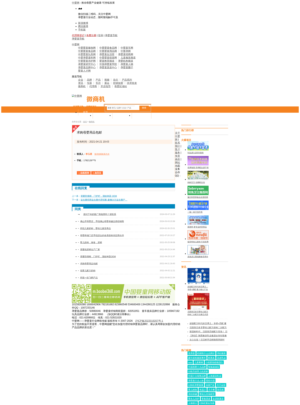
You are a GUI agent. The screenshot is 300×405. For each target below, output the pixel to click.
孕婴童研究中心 (87, 64)
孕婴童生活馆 (106, 54)
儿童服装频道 (128, 57)
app (190, 362)
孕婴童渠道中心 (108, 67)
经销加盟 (118, 83)
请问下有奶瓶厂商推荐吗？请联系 (99, 214)
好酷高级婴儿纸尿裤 (198, 371)
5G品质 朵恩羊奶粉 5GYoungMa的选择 (196, 153)
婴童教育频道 (106, 61)
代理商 (93, 86)
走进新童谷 (218, 398)
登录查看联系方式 (101, 154)
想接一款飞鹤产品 (89, 277)
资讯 (80, 83)
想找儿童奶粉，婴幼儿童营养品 (95, 228)
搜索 (144, 107)
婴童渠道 (206, 398)
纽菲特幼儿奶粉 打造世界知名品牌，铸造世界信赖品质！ (198, 242)
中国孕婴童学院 (108, 64)
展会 (106, 83)
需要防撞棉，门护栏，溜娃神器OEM (98, 256)
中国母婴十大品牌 (197, 367)
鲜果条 (211, 358)
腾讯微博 (83, 26)
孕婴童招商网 (125, 54)
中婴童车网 (127, 47)
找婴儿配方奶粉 (87, 270)
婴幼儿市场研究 (207, 394)
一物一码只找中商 (195, 212)
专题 (89, 83)
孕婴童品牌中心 (87, 67)
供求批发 (132, 83)
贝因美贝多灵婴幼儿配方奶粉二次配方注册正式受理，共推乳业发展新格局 (198, 313)
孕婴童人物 (127, 64)
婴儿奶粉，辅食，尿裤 (91, 242)
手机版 (82, 29)
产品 (98, 79)
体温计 (202, 389)
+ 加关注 (97, 173)
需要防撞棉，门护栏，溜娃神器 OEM (99, 196)
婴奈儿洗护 (193, 398)
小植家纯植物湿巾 (214, 362)
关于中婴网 (177, 136)
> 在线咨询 (83, 173)
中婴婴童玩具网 (87, 54)
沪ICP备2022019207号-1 (149, 320)
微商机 (82, 86)
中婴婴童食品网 (108, 47)
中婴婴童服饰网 (87, 47)
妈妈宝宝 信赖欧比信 (196, 182)
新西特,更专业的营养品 (197, 227)
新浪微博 (83, 23)
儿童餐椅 (198, 362)
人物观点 (192, 403)
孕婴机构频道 (125, 61)
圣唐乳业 (221, 358)
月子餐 (211, 389)
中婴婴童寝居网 (108, 57)
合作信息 (142, 115)
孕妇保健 (192, 394)
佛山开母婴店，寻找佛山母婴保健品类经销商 (102, 221)
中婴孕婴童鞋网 (87, 57)
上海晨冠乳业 (214, 376)
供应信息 (103, 115)
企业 (80, 79)
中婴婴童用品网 (108, 51)
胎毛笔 (220, 389)
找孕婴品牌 (78, 106)
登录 (100, 35)
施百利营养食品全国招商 (198, 197)
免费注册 (91, 35)
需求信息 (122, 115)
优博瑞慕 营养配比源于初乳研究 (198, 167)
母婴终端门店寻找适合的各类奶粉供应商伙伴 (102, 235)
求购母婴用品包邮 (89, 263)
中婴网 (75, 2)
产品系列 (127, 79)
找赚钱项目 (91, 106)
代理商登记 (78, 35)
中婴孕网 (126, 51)
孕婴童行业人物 (196, 380)
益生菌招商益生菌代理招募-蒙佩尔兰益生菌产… (104, 200)
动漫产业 (210, 385)
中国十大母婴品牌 (197, 376)
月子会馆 (221, 385)
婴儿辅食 (192, 389)
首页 (85, 112)
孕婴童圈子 (127, 67)
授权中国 (210, 380)
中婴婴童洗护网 (87, 61)
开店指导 (106, 86)
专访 (98, 83)
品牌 (89, 79)
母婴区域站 (120, 86)
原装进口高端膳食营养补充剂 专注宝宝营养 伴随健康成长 (198, 257)
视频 (106, 79)
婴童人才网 (84, 70)
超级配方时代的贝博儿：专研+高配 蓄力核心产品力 (198, 288)
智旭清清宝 (213, 367)
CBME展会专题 (206, 403)
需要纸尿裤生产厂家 (90, 249)
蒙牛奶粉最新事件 (197, 358)
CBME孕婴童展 (195, 385)
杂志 (115, 79)
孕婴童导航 (111, 35)
